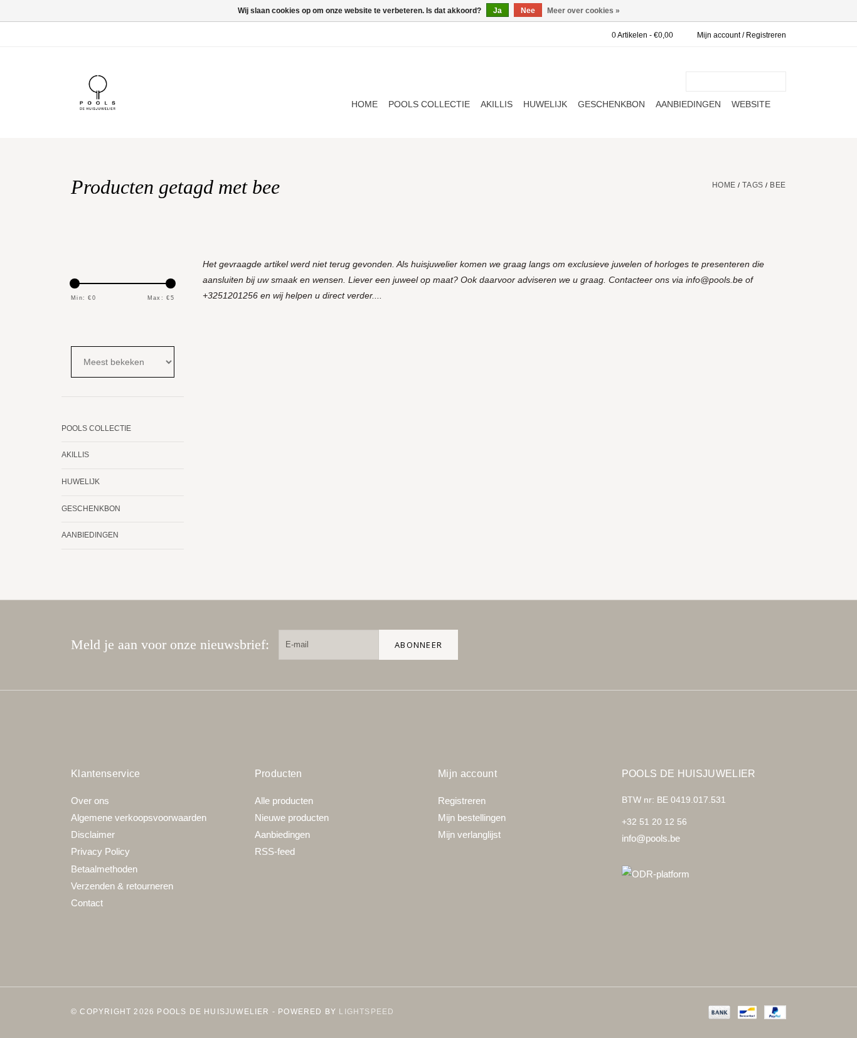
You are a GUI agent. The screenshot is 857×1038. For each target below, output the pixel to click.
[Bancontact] (746, 1011)
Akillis (497, 104)
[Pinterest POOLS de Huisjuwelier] (731, 645)
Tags (752, 185)
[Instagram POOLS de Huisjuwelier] (771, 645)
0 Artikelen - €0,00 (642, 35)
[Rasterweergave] (79, 324)
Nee (528, 10)
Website (751, 104)
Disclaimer (93, 834)
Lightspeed (366, 1011)
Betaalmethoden (104, 869)
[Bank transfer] (718, 1011)
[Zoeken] (778, 81)
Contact (87, 903)
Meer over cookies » (583, 10)
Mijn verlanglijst (469, 834)
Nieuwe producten (292, 817)
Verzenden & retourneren (122, 886)
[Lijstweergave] (112, 324)
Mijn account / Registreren (741, 35)
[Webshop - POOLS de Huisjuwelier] (97, 92)
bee (778, 185)
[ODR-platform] (704, 874)
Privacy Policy (100, 851)
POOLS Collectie (429, 104)
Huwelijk (545, 104)
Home (364, 104)
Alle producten (284, 800)
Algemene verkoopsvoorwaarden (138, 817)
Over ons (90, 800)
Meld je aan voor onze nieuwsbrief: (170, 644)
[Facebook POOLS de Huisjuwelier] (691, 645)
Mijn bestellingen (472, 817)
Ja (497, 10)
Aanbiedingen (688, 104)
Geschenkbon (611, 104)
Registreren (462, 800)
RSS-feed (275, 851)
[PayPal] (773, 1011)
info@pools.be (651, 838)
